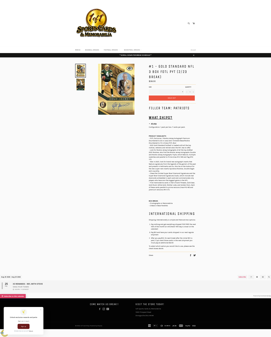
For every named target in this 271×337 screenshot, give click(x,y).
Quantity (188, 87)
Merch (77, 50)
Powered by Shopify (96, 325)
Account (193, 50)
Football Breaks (111, 50)
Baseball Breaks (92, 50)
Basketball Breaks (132, 50)
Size (150, 87)
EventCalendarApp (266, 296)
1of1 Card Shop (85, 325)
